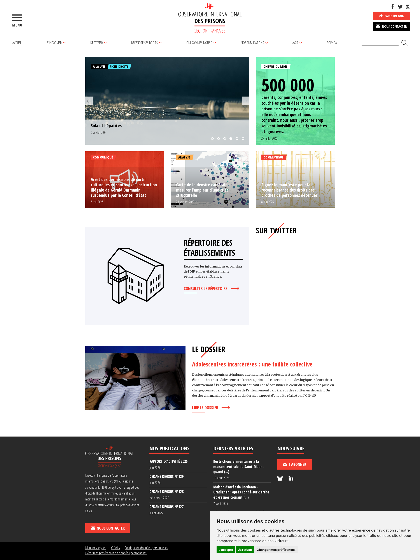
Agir (295, 42)
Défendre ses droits (144, 42)
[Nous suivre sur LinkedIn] (291, 478)
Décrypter (96, 42)
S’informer (54, 42)
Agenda (332, 42)
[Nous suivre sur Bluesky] (280, 478)
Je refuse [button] (245, 549)
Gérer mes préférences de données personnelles (116, 552)
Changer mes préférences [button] (276, 549)
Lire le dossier (205, 407)
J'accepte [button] (226, 549)
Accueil (17, 42)
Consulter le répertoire (205, 288)
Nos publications (252, 42)
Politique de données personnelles (146, 547)
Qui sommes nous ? (199, 42)
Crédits (115, 547)
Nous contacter (394, 26)
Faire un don (394, 16)
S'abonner (297, 464)
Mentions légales (95, 547)
